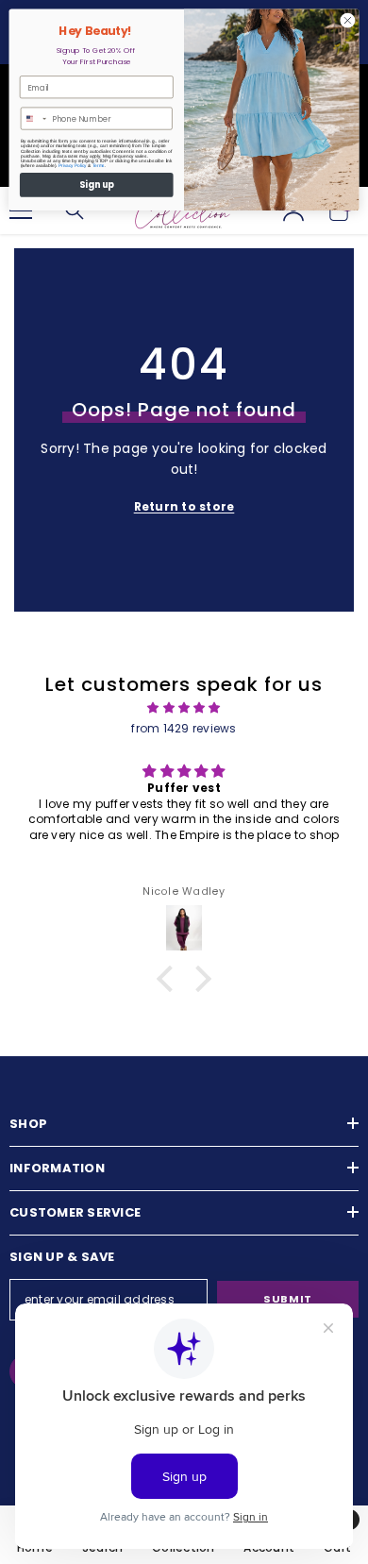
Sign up (96, 184)
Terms (98, 165)
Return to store (184, 506)
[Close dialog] (348, 20)
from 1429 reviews (183, 728)
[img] (184, 708)
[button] (170, 978)
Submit (287, 1298)
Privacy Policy (73, 165)
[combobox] (34, 118)
